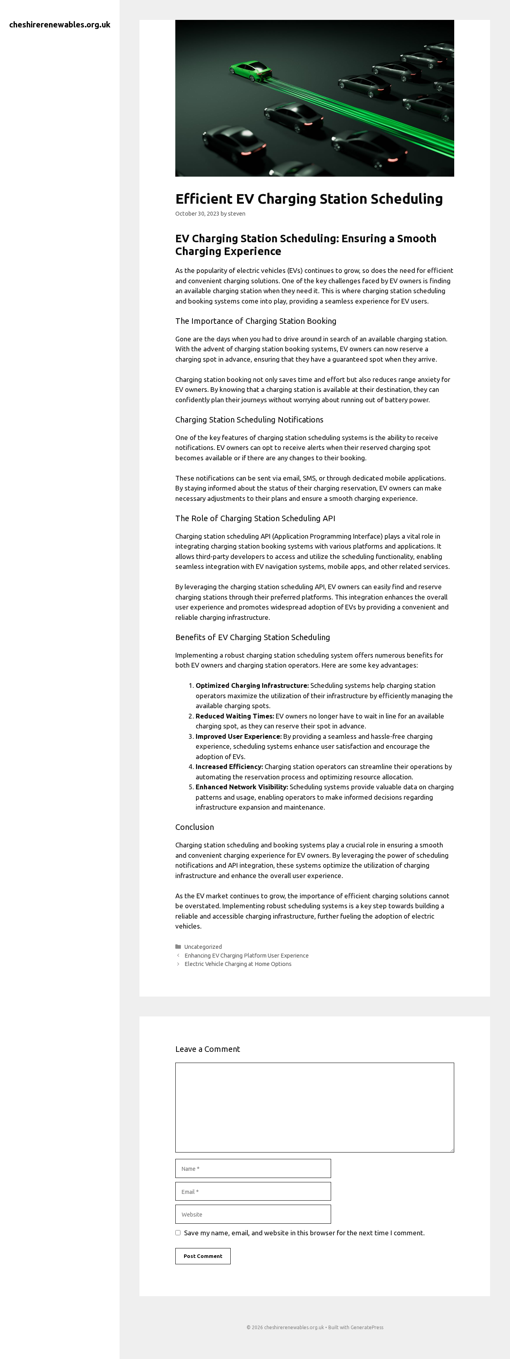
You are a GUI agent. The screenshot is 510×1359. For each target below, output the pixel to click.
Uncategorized (203, 947)
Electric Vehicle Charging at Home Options (238, 964)
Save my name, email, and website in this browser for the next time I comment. (304, 1232)
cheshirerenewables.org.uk (59, 24)
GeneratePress (367, 1327)
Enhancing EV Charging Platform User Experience (246, 955)
